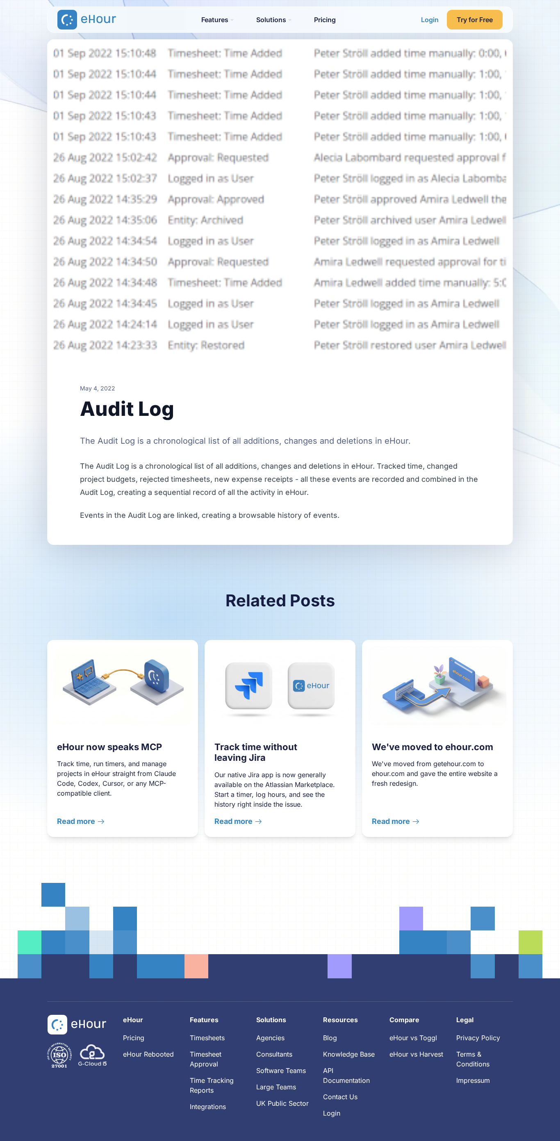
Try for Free (475, 20)
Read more (76, 821)
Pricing (325, 20)
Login (430, 20)
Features (204, 1020)
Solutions (271, 1020)
